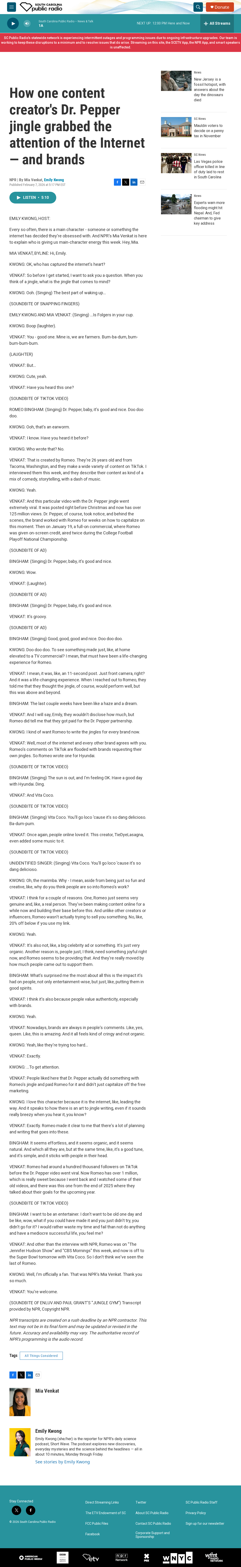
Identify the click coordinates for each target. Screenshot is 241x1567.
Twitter (141, 1502)
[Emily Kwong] (20, 1442)
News (197, 72)
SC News (200, 119)
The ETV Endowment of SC (105, 1513)
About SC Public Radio (152, 1513)
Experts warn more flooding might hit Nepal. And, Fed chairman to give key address (209, 213)
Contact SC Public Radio (153, 1523)
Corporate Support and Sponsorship (153, 1535)
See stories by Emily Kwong (62, 1462)
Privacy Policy (196, 1513)
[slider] (34, 23)
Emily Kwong (54, 179)
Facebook (92, 1534)
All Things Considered (41, 1356)
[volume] (27, 23)
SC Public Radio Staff (201, 1502)
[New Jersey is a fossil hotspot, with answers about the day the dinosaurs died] (176, 81)
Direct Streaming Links (102, 1502)
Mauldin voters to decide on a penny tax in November (209, 130)
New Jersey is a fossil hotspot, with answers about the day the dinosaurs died (210, 89)
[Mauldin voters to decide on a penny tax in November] (176, 127)
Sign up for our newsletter (205, 1523)
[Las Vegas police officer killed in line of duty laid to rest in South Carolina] (176, 163)
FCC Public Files (96, 1523)
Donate (222, 7)
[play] (13, 23)
